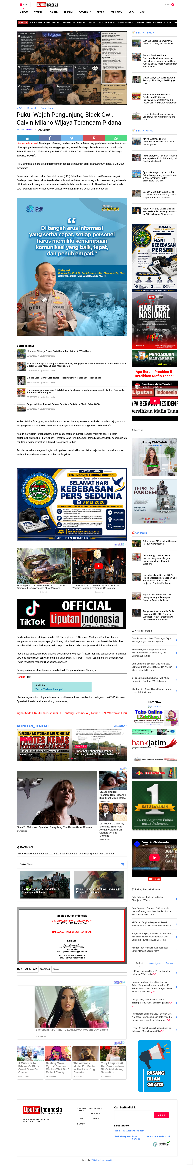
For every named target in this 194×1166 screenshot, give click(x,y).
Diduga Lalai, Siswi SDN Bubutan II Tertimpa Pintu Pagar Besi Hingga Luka (64, 378)
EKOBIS (100, 12)
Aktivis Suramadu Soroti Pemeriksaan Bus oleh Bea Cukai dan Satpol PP (158, 142)
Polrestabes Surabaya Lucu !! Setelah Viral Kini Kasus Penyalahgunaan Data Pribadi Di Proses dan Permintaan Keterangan (76, 391)
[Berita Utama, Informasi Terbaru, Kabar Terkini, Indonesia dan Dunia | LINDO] (46, 5)
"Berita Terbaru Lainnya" (49, 689)
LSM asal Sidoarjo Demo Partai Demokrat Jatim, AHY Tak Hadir (59, 351)
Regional (31, 108)
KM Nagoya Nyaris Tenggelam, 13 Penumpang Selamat (41, 891)
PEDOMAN (95, 1114)
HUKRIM (68, 12)
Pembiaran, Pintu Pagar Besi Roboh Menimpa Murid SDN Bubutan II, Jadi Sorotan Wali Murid (160, 158)
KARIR (81, 1119)
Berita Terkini (25, 746)
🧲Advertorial (140, 532)
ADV (142, 12)
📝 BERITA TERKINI (143, 32)
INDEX (131, 12)
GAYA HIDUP (85, 12)
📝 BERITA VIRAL (142, 130)
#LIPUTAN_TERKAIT (33, 726)
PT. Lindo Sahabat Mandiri (101, 1160)
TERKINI (38, 12)
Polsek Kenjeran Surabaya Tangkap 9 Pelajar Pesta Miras (97, 891)
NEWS (25, 12)
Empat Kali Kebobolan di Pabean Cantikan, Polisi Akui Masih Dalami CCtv (63, 404)
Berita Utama (47, 108)
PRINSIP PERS (95, 1108)
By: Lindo (20, 130)
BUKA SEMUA (120, 726)
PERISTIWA (116, 12)
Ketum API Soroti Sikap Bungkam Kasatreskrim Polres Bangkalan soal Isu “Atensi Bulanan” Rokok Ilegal (160, 211)
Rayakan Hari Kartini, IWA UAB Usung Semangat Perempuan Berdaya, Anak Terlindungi (157, 597)
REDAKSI (81, 1124)
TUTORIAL (95, 1119)
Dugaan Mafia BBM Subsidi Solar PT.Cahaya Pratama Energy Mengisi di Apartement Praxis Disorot (160, 195)
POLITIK (54, 12)
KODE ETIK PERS (81, 1109)
